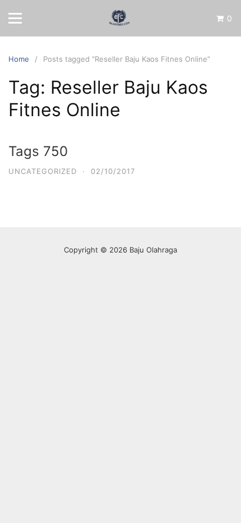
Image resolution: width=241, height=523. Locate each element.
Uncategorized (42, 171)
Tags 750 (38, 151)
